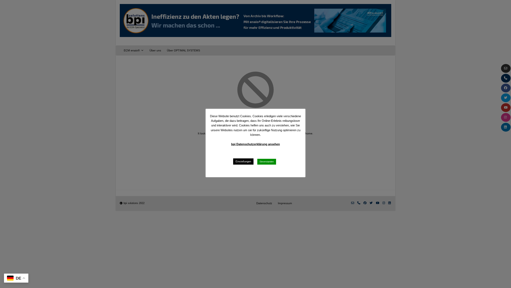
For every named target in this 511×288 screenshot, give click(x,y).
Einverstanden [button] (267, 161)
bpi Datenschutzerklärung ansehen (255, 144)
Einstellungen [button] (243, 161)
